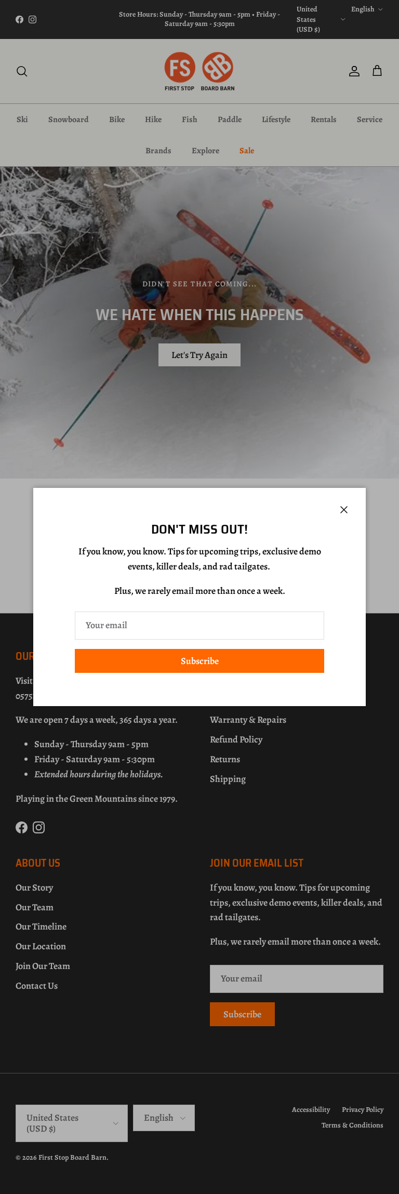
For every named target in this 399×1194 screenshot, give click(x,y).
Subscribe (200, 661)
